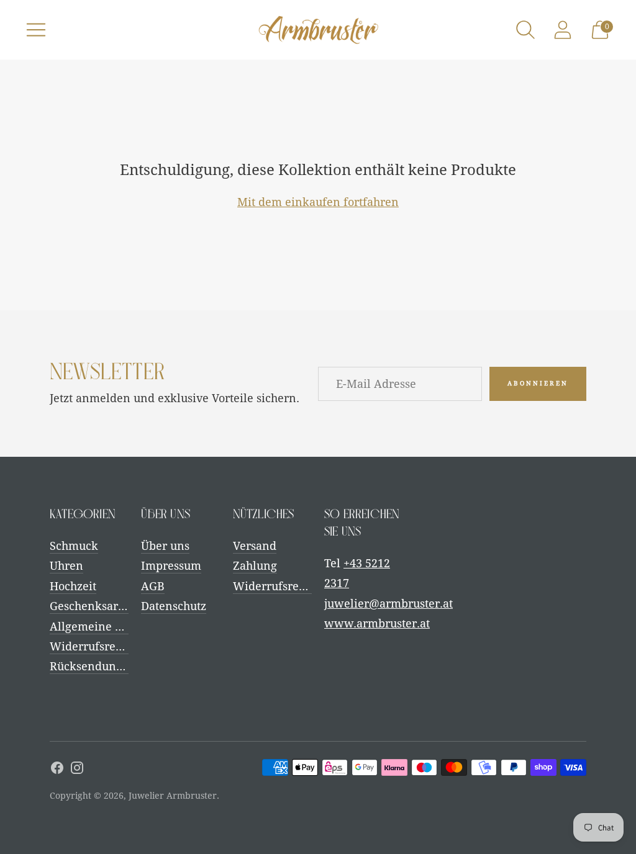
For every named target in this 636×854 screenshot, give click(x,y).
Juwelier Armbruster (173, 796)
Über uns (165, 545)
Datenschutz (173, 606)
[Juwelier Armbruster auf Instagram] (77, 770)
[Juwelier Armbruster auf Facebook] (57, 770)
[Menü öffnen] (36, 29)
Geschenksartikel (96, 606)
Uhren (66, 565)
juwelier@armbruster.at (388, 603)
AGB (153, 586)
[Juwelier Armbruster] (318, 30)
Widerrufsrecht (91, 646)
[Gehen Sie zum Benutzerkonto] (562, 29)
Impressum (171, 565)
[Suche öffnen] (525, 29)
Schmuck (74, 545)
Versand (254, 545)
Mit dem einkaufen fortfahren (318, 202)
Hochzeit (73, 586)
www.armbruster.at (377, 623)
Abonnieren (537, 383)
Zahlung (255, 565)
